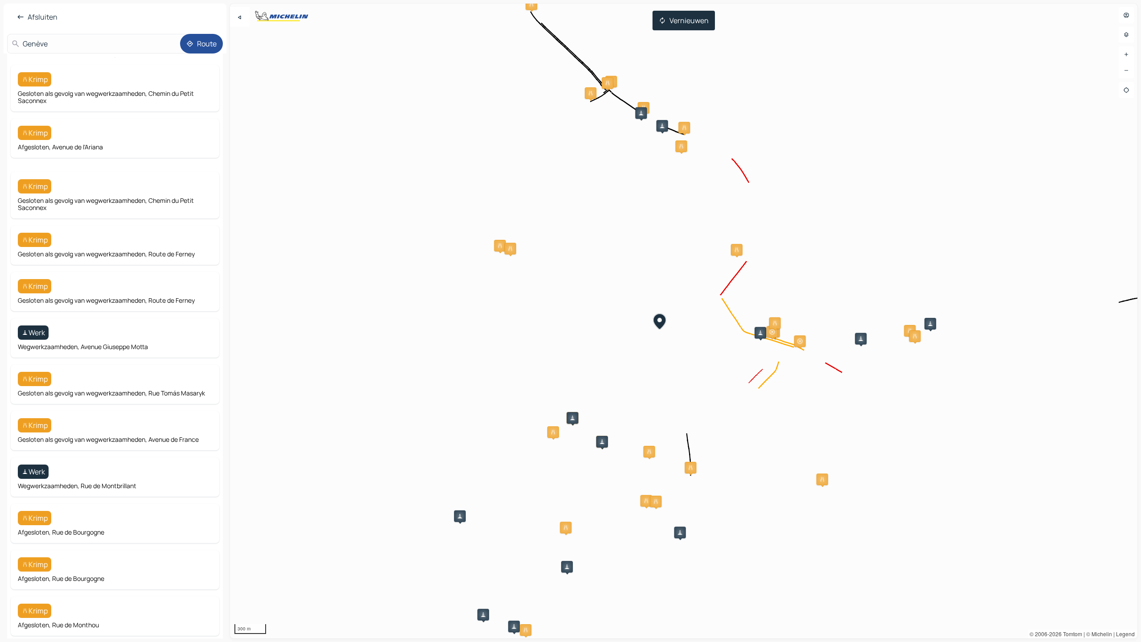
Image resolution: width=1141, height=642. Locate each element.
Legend (1125, 634)
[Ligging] (1126, 90)
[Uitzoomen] (1126, 70)
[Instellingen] (1126, 35)
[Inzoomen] (1126, 54)
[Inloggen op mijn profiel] (1126, 15)
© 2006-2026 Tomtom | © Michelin (1071, 634)
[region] (683, 321)
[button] (590, 93)
